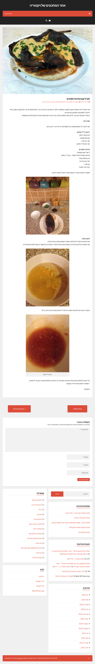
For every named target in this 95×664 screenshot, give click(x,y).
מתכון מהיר (69, 102)
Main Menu (8, 13)
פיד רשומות (40, 581)
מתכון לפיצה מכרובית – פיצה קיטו (78, 513)
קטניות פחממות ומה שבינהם (31, 548)
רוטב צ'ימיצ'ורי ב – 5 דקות (61, 566)
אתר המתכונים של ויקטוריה (47, 5)
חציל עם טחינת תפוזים (78, 98)
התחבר (41, 576)
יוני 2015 (85, 633)
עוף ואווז (39, 543)
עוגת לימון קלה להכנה (82, 518)
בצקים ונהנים (37, 500)
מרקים (39, 514)
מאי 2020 (84, 600)
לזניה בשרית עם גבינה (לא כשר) (73, 571)
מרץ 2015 (84, 648)
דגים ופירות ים (37, 505)
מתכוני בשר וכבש (35, 524)
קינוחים (39, 553)
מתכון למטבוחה (84, 532)
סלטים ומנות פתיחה (59, 102)
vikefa (77, 102)
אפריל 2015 (83, 643)
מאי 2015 (84, 638)
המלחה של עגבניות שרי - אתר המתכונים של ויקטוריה (71, 551)
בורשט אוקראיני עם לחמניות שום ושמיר (73, 554)
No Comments (46, 102)
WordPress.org (38, 591)
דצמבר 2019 (83, 624)
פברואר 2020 (83, 614)
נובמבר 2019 (83, 628)
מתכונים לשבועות (35, 534)
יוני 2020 (85, 595)
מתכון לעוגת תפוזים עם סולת (79, 527)
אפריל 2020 (83, 604)
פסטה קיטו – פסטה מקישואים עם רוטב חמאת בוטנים (71, 523)
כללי (40, 510)
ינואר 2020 (84, 619)
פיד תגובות (40, 586)
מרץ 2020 (84, 609)
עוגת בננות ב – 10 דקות (75, 559)
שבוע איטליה (37, 557)
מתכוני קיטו (37, 529)
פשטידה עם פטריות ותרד (64, 576)
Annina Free (21, 658)
